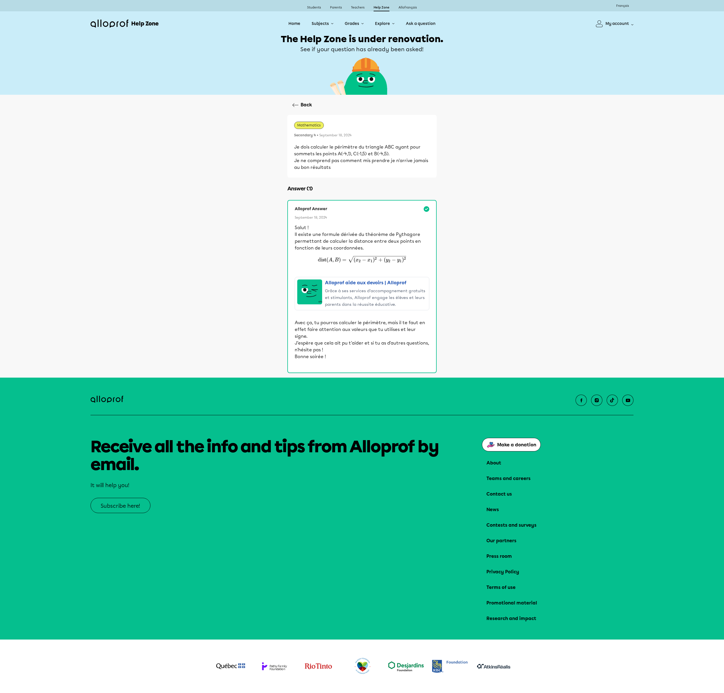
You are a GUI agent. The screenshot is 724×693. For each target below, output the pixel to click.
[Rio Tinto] (318, 666)
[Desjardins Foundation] (406, 666)
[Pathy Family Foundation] (274, 666)
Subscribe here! (120, 506)
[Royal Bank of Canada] (449, 666)
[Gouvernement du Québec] (230, 666)
